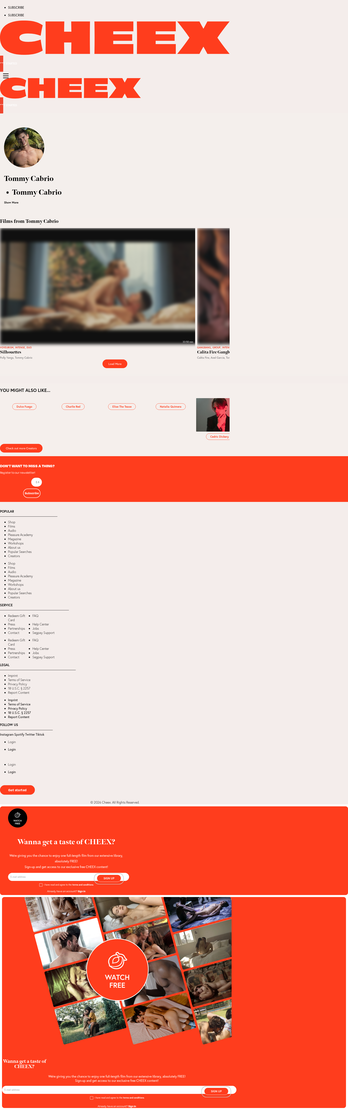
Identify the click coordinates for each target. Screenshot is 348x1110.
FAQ (35, 616)
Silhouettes (10, 352)
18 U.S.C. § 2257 (19, 688)
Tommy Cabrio (23, 357)
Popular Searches (20, 552)
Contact (13, 633)
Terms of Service (19, 680)
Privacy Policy (17, 684)
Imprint (13, 676)
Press (11, 624)
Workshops (16, 543)
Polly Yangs (6, 357)
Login (12, 742)
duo (29, 347)
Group (216, 347)
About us (14, 547)
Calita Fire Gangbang (216, 352)
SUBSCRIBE (16, 7)
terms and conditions (82, 884)
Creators (14, 556)
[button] (3, 555)
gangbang (204, 347)
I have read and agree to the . (69, 884)
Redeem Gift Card (16, 618)
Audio (12, 531)
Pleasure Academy (20, 535)
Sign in (81, 891)
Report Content (18, 693)
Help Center (40, 624)
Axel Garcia (218, 357)
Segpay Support (43, 633)
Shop (11, 522)
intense (20, 347)
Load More (114, 364)
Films (11, 526)
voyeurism (6, 347)
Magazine (14, 539)
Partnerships (16, 628)
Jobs (35, 628)
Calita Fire (203, 357)
